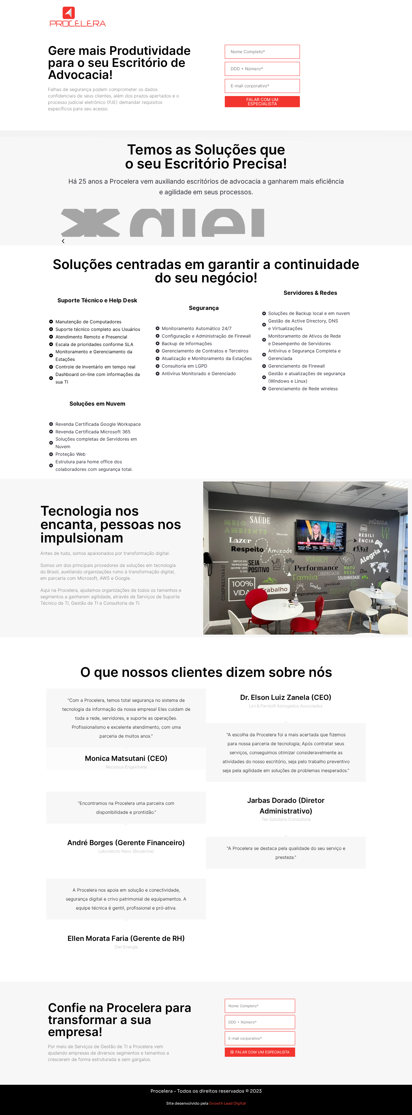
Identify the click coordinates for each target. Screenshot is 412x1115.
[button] (166, 241)
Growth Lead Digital (227, 1103)
